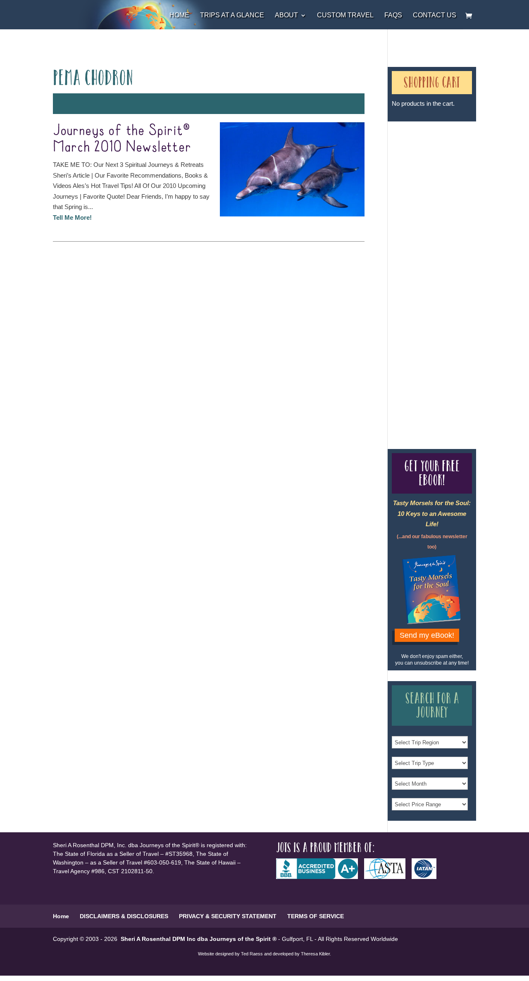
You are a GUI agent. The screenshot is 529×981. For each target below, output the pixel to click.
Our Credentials (421, 275)
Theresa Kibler (315, 953)
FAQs (393, 15)
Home (179, 15)
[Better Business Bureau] (320, 877)
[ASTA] (388, 877)
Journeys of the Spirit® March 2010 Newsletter (122, 138)
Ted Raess (252, 953)
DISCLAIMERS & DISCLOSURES (124, 916)
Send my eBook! (427, 635)
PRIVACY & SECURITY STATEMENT (227, 916)
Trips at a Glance (232, 15)
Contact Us (434, 15)
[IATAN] (427, 877)
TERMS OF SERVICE (315, 916)
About (286, 15)
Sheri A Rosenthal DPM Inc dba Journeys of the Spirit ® (198, 939)
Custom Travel (345, 15)
